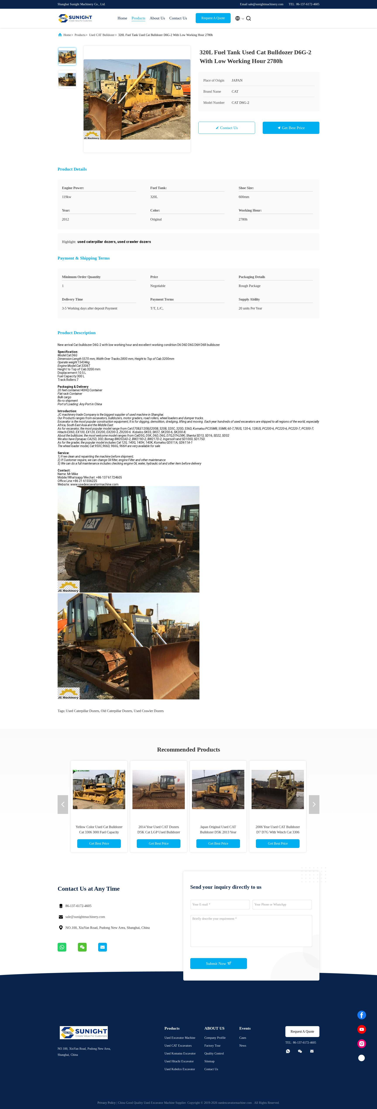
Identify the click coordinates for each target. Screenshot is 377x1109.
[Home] (75, 18)
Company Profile (215, 1037)
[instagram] (362, 1044)
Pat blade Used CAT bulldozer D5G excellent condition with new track (158, 832)
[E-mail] (108, 950)
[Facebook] (362, 1015)
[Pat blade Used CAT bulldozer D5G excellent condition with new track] (158, 789)
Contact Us (178, 18)
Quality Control (214, 1053)
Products (138, 18)
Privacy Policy (107, 1102)
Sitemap (209, 1061)
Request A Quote (213, 18)
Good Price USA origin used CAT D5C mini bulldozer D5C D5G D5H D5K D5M (218, 832)
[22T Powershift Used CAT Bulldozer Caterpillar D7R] (278, 789)
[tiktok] (362, 1058)
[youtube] (362, 1029)
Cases (242, 1037)
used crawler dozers (149, 711)
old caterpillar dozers (116, 711)
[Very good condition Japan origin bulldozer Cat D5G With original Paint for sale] (99, 789)
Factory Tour (212, 1045)
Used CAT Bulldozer (102, 35)
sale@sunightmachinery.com (85, 917)
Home (122, 18)
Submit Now (216, 963)
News (242, 1045)
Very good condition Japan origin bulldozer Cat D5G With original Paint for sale (99, 832)
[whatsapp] (68, 950)
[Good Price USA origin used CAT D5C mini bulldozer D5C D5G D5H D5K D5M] (218, 789)
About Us (157, 18)
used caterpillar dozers (82, 711)
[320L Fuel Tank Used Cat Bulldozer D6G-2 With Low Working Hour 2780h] (137, 99)
